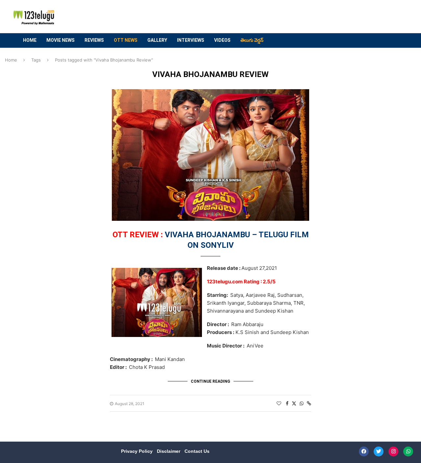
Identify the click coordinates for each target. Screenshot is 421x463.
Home (30, 40)
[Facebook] (364, 451)
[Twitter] (379, 451)
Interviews (190, 40)
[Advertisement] (283, 17)
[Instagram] (393, 451)
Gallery (157, 40)
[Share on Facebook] (287, 403)
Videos (222, 40)
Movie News (60, 40)
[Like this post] (279, 403)
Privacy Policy (137, 451)
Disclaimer (169, 451)
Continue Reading (210, 381)
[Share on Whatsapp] (302, 403)
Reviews (94, 40)
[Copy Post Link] (309, 403)
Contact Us (197, 451)
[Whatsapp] (408, 451)
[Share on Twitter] (294, 403)
